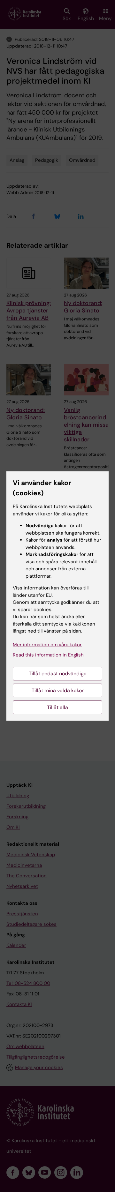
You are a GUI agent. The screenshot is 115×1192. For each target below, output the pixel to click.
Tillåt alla (57, 707)
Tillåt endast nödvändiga (58, 673)
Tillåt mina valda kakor (58, 690)
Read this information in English (48, 655)
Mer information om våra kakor (47, 644)
